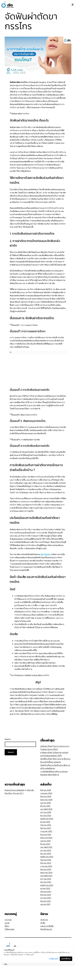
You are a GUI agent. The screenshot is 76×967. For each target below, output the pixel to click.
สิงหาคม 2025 (45, 828)
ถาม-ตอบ (8, 920)
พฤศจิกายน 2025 (46, 819)
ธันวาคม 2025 (45, 816)
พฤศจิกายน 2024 (46, 857)
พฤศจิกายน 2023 (46, 885)
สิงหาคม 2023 (45, 895)
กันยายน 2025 (45, 825)
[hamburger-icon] (72, 5)
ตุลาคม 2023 (45, 888)
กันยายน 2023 (45, 892)
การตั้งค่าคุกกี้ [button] (53, 959)
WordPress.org (46, 929)
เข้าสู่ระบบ (44, 920)
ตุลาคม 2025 (45, 822)
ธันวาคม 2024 (45, 854)
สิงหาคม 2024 (45, 863)
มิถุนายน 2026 (45, 796)
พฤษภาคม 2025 (46, 838)
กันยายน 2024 (45, 860)
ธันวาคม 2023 (45, 882)
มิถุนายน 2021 (45, 901)
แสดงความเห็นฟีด (47, 926)
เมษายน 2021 (45, 904)
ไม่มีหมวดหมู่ (9, 929)
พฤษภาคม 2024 (46, 873)
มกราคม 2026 (45, 812)
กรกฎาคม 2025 (46, 831)
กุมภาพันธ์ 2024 (46, 876)
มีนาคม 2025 (45, 844)
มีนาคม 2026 (45, 806)
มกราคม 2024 (45, 879)
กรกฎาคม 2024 (46, 866)
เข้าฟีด (42, 923)
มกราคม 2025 (45, 850)
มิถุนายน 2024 (45, 869)
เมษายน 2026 (45, 803)
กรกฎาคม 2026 (46, 793)
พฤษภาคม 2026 (46, 800)
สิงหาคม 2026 (45, 790)
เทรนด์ (7, 923)
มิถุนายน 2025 (45, 835)
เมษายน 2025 (45, 841)
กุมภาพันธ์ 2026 (46, 809)
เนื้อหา (7, 926)
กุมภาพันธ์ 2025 (46, 847)
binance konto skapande (14, 790)
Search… (8, 739)
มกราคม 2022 (45, 898)
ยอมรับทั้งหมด (66, 959)
